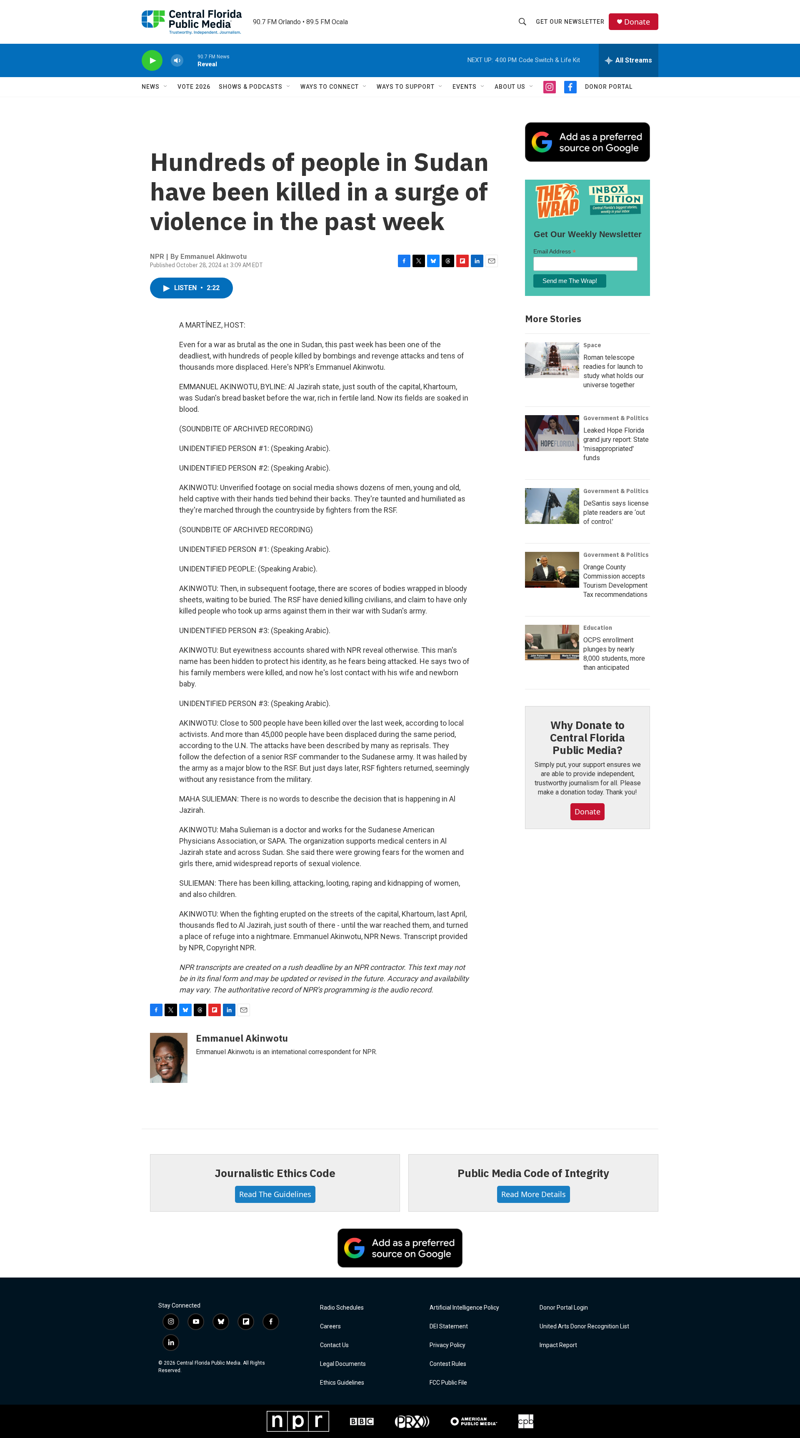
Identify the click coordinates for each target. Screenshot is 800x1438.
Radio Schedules (342, 1308)
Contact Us (334, 1345)
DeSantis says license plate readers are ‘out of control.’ (616, 512)
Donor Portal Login (564, 1308)
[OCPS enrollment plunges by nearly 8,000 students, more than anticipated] (552, 643)
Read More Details (533, 1194)
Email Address (554, 252)
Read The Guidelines (275, 1194)
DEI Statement (449, 1326)
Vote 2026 (194, 86)
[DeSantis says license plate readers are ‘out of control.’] (552, 506)
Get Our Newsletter (570, 21)
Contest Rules (448, 1364)
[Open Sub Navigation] (165, 86)
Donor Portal (608, 86)
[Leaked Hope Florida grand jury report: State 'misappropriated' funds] (552, 433)
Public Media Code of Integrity (533, 1173)
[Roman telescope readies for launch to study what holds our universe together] (552, 360)
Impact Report (558, 1345)
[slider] (190, 60)
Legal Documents (343, 1364)
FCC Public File (448, 1383)
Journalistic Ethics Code (275, 1173)
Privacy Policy (447, 1345)
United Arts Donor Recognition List (584, 1326)
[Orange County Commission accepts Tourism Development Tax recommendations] (552, 570)
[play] (152, 60)
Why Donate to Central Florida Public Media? (587, 737)
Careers (330, 1326)
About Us (510, 86)
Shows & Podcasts (250, 86)
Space (592, 345)
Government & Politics (616, 418)
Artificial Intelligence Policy (464, 1308)
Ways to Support (406, 86)
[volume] (177, 60)
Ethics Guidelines (342, 1383)
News (151, 86)
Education (597, 627)
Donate (637, 22)
